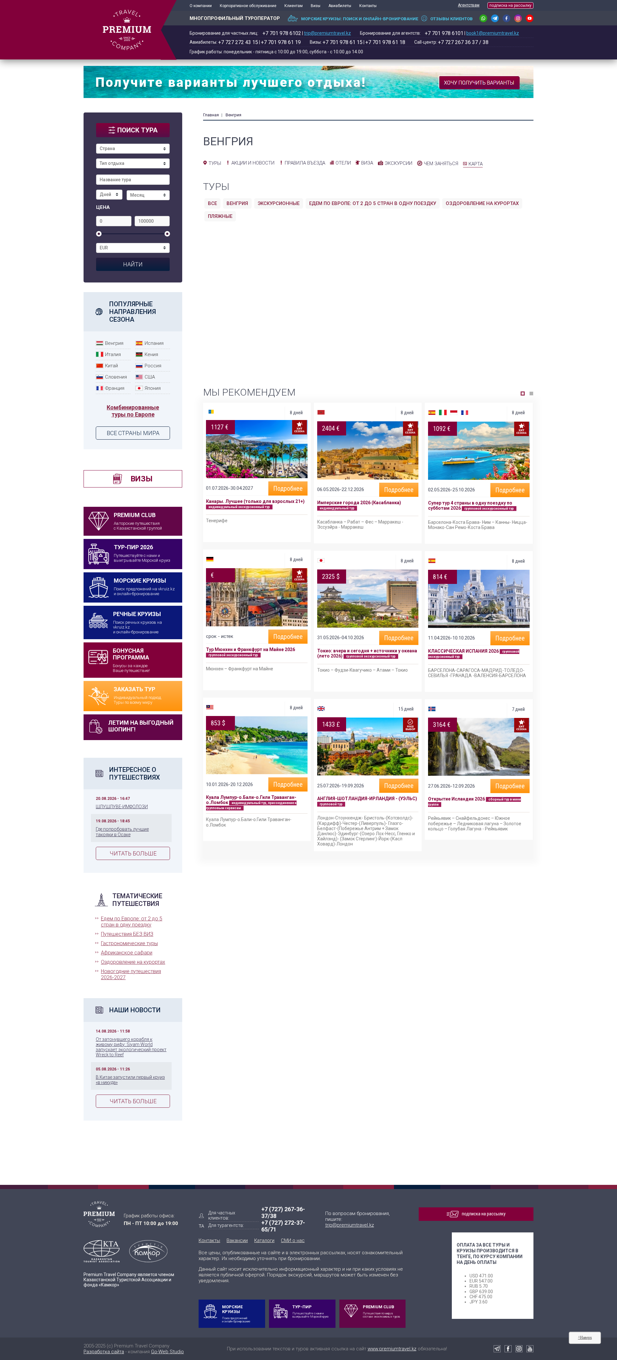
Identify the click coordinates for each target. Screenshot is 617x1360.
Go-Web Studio (167, 1352)
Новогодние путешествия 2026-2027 (131, 974)
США (150, 377)
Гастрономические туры (129, 943)
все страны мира (133, 433)
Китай (111, 366)
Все (212, 203)
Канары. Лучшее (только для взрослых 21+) (255, 501)
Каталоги (264, 1240)
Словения (116, 377)
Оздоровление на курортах (133, 962)
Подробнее (288, 488)
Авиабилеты (339, 6)
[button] (523, 393)
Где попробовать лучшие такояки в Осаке (122, 832)
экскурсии (398, 163)
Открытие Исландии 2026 (456, 798)
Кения (151, 354)
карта (476, 164)
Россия (153, 366)
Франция (114, 388)
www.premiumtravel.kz (392, 1349)
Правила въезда (305, 163)
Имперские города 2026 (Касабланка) (359, 502)
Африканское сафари (126, 953)
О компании (201, 6)
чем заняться (441, 163)
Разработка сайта (104, 1352)
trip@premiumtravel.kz (327, 33)
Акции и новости (252, 163)
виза (367, 163)
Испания (154, 343)
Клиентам (293, 6)
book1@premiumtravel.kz (492, 33)
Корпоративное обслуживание (248, 6)
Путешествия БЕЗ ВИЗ (127, 934)
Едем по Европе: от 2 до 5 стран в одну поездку (131, 922)
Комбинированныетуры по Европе (133, 411)
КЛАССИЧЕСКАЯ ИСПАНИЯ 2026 (463, 651)
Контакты (368, 6)
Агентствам (468, 5)
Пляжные (220, 216)
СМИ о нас (293, 1240)
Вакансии (237, 1240)
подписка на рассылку (510, 5)
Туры (215, 163)
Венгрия (114, 343)
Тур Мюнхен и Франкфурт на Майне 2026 (250, 649)
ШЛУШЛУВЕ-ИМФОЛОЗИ (122, 806)
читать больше (133, 853)
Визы (315, 6)
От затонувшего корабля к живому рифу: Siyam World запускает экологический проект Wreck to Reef (131, 1047)
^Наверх (585, 1337)
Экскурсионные (279, 203)
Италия (113, 354)
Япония (153, 388)
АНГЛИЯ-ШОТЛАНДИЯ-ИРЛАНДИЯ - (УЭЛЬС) (367, 798)
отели (343, 163)
